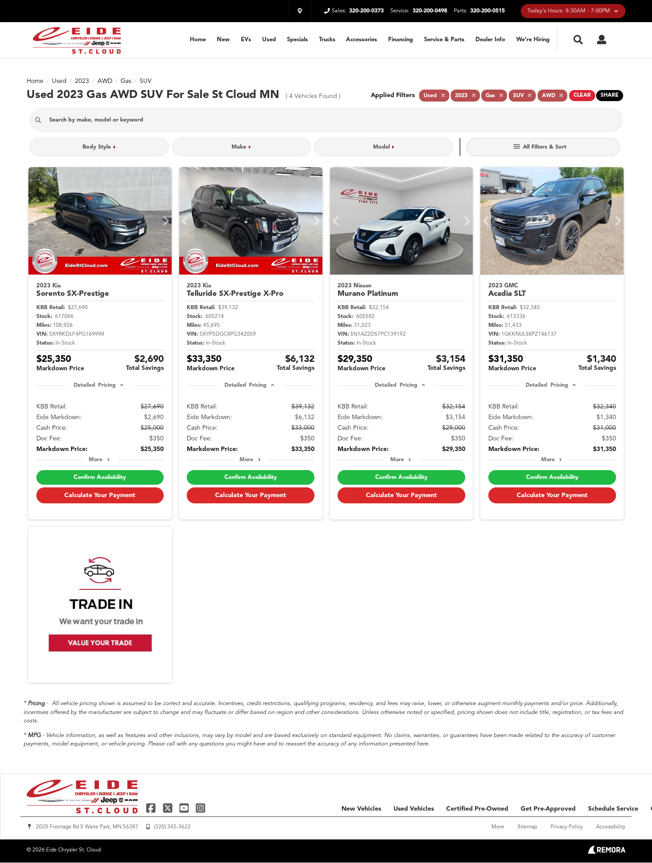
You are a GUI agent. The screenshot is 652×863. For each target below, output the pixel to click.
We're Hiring (533, 40)
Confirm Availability (100, 477)
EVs (246, 40)
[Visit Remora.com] (606, 852)
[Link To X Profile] (168, 808)
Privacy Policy (566, 827)
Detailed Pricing (95, 385)
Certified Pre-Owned (477, 809)
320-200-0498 (429, 11)
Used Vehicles (413, 809)
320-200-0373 (366, 11)
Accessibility (610, 827)
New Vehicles (361, 809)
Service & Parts (444, 40)
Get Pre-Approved (548, 809)
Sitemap (527, 827)
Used (269, 40)
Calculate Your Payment (99, 495)
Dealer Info (490, 40)
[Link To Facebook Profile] (152, 808)
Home (198, 40)
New (223, 40)
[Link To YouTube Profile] (185, 808)
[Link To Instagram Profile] (200, 808)
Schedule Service (613, 809)
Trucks (327, 40)
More (95, 460)
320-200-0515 (487, 11)
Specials (297, 40)
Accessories (361, 40)
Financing (400, 40)
